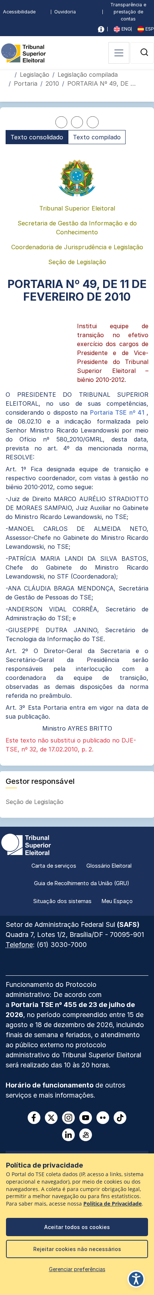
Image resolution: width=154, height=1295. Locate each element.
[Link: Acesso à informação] (101, 29)
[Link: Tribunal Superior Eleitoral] (26, 843)
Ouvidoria (65, 12)
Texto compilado (97, 137)
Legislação (34, 74)
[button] (144, 52)
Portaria (25, 83)
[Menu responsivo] (118, 53)
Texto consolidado (36, 137)
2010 (52, 83)
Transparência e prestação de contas (128, 12)
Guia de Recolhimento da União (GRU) (81, 883)
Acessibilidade (19, 12)
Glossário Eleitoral (109, 865)
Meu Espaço (117, 901)
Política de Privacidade (112, 1203)
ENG (125, 29)
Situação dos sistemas (62, 901)
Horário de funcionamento (49, 1085)
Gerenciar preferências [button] (77, 1269)
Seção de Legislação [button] (35, 801)
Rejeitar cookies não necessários (77, 1249)
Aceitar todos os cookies (77, 1227)
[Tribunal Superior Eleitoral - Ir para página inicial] (23, 52)
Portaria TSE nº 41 (118, 412)
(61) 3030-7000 (62, 945)
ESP (149, 29)
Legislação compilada (88, 74)
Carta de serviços (53, 865)
